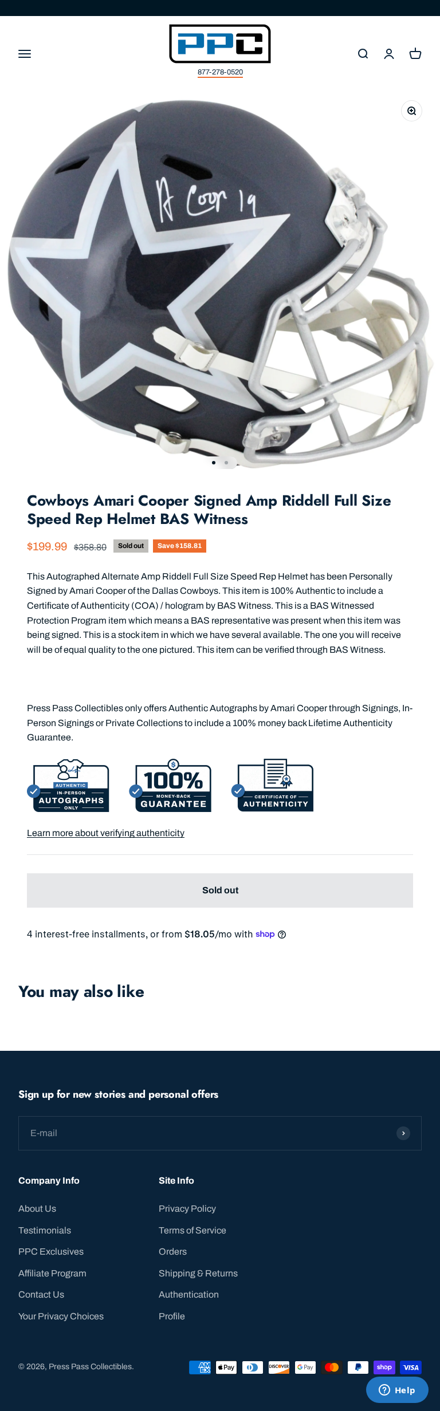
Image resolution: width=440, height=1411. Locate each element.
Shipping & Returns (198, 1273)
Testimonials (44, 1230)
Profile (172, 1316)
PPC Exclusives (51, 1251)
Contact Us (41, 1294)
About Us (37, 1208)
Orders (173, 1251)
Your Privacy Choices (61, 1316)
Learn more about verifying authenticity (105, 833)
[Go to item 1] (213, 462)
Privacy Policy (187, 1208)
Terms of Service (192, 1230)
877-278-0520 (220, 72)
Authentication (189, 1294)
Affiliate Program (52, 1273)
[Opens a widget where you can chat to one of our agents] (397, 1391)
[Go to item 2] (226, 462)
